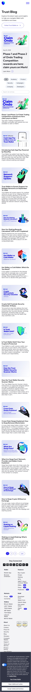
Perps (21, 587)
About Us (7, 625)
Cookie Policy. (12, 676)
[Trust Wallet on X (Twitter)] (14, 564)
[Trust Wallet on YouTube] (27, 564)
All (6, 79)
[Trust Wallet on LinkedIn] (23, 564)
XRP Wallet (7, 610)
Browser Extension (7, 575)
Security (10, 83)
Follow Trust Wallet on (11, 25)
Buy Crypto (21, 572)
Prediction (23, 589)
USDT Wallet (8, 606)
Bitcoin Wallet (8, 604)
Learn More (6, 71)
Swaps (20, 575)
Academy (14, 79)
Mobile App (7, 572)
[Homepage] (3, 3)
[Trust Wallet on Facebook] (4, 564)
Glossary (6, 636)
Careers (6, 627)
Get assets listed (21, 605)
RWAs (21, 585)
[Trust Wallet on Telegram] (20, 564)
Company (10, 87)
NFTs (19, 579)
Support (6, 642)
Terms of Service (6, 644)
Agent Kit (22, 608)
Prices (8, 596)
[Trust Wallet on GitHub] (7, 564)
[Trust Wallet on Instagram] (10, 564)
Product (23, 79)
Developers (20, 87)
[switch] (27, 3)
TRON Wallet (8, 608)
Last (22, 553)
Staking (20, 577)
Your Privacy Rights (15, 679)
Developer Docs (21, 597)
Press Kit (6, 629)
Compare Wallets (7, 639)
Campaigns (20, 83)
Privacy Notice (6, 648)
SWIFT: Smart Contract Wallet (23, 582)
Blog (5, 634)
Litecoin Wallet (6, 615)
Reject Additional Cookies (15, 684)
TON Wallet (7, 612)
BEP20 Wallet (8, 618)
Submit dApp (22, 602)
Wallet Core (21, 600)
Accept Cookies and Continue (16, 689)
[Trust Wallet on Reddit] (17, 564)
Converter (7, 598)
